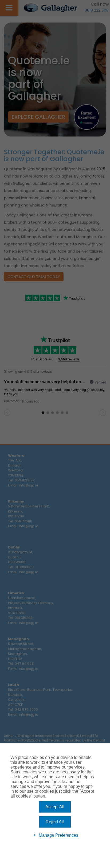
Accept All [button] (54, 807)
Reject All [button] (55, 822)
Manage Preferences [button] (58, 835)
